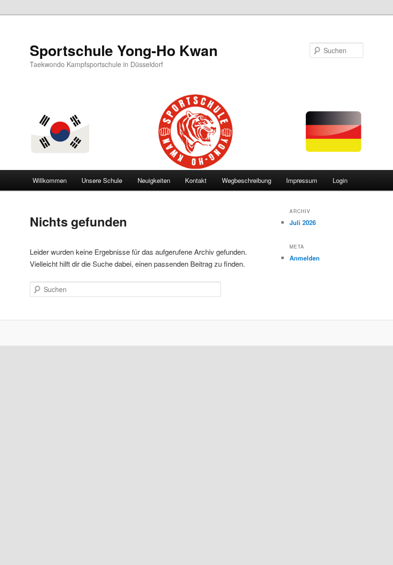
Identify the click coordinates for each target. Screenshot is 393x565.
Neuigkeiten (154, 180)
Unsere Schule (101, 180)
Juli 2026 (302, 222)
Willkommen (50, 180)
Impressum (301, 180)
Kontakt (196, 180)
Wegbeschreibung (246, 180)
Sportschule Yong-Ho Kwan (124, 50)
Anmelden (304, 257)
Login (340, 180)
